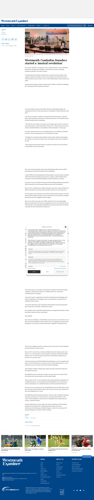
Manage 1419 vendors (32, 268)
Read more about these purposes (60, 268)
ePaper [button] (39, 25)
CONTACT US (59, 473)
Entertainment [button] (21, 25)
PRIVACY (58, 464)
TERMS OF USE (59, 463)
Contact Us (46, 25)
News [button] (7, 25)
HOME (42, 463)
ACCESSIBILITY (59, 469)
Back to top (86, 456)
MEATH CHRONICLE (76, 467)
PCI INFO (58, 471)
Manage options (60, 271)
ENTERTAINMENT (44, 471)
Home (3, 25)
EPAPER (42, 479)
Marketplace (32, 25)
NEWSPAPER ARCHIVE (45, 483)
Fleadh (3, 29)
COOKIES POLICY (59, 467)
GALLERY (42, 473)
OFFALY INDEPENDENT (76, 464)
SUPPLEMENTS (44, 481)
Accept (34, 271)
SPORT (42, 467)
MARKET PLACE (44, 475)
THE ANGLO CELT (75, 463)
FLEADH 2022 (43, 469)
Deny (47, 271)
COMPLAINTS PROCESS (61, 475)
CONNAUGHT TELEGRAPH (77, 471)
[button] (65, 227)
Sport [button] (13, 25)
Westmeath (4, 34)
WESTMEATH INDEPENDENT (77, 469)
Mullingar (3, 32)
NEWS (42, 464)
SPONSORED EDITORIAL (45, 477)
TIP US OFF (58, 477)
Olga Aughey (5, 43)
